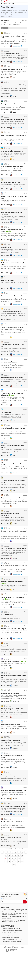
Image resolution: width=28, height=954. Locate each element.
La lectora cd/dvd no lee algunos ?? (12, 151)
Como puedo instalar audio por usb (12, 166)
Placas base (23, 22)
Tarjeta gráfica (16, 24)
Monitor (17, 22)
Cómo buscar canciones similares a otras (12, 930)
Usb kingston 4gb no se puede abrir (12, 709)
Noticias (4, 899)
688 (15, 855)
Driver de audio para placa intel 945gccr (13, 629)
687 (12, 855)
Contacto (16, 947)
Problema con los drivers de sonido (12, 377)
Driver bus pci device (7, 280)
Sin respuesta (14, 28)
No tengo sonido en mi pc (9, 104)
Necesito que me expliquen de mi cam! (13, 296)
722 (6, 861)
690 (22, 855)
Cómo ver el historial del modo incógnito (11, 928)
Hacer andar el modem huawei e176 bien (13, 790)
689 (19, 855)
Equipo (13, 946)
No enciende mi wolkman (9, 775)
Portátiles (3, 24)
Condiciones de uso (19, 946)
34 (9, 852)
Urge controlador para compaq (10, 740)
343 (19, 852)
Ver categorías (4, 16)
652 (9, 855)
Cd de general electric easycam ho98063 (13, 806)
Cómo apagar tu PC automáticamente (11, 937)
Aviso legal (21, 947)
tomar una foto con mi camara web (12, 581)
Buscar (24, 20)
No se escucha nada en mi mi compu (12, 119)
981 (22, 861)
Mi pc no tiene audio (7, 614)
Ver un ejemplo (23, 899)
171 (15, 852)
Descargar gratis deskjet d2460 (10, 182)
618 (6, 855)
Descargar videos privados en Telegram (11, 941)
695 (19, 858)
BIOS (2, 22)
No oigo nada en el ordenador (10, 693)
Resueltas (24, 28)
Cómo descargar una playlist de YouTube (12, 939)
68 (12, 852)
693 (12, 858)
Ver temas (9, 16)
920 (15, 861)
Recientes (5, 28)
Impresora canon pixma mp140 (10, 661)
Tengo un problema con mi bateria (11, 498)
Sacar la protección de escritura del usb (13, 548)
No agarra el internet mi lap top (10, 724)
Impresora (11, 22)
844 (12, 861)
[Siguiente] (25, 852)
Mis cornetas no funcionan (9, 362)
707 (22, 858)
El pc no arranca (6, 412)
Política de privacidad (8, 947)
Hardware (11, 3)
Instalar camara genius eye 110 (10, 53)
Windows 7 (4, 646)
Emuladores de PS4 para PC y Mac (10, 932)
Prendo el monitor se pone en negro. (12, 327)
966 (19, 861)
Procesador (9, 24)
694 (15, 858)
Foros (5, 3)
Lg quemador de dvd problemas (11, 311)
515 (22, 852)
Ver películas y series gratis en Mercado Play (12, 935)
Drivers (6, 22)
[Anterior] (2, 852)
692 (9, 858)
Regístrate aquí (7, 946)
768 (9, 861)
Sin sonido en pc (6, 247)
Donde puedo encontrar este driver (12, 69)
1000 (14, 864)
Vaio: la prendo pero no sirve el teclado (13, 822)
